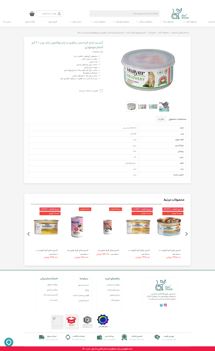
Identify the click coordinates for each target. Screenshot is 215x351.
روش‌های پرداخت (113, 290)
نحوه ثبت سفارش (113, 285)
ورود (54, 13)
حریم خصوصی (83, 300)
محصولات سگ (168, 22)
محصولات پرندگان (145, 22)
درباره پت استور (83, 285)
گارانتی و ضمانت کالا (51, 295)
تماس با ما (54, 300)
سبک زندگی (76, 22)
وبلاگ (87, 290)
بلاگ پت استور (30, 22)
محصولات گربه (191, 22)
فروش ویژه (53, 22)
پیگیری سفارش (52, 290)
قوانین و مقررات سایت (81, 295)
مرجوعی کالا (115, 300)
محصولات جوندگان (122, 22)
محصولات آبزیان (99, 22)
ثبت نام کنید (46, 13)
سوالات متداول (52, 284)
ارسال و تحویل (115, 295)
